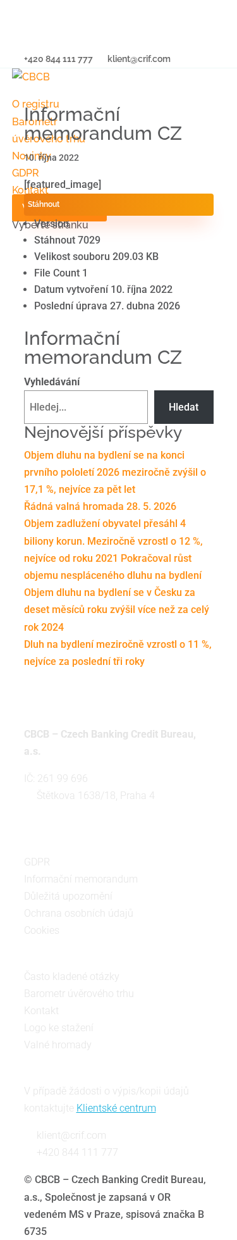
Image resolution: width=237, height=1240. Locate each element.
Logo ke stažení (59, 1028)
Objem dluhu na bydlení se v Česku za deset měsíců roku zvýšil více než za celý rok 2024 (116, 609)
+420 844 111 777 (77, 1152)
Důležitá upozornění (68, 896)
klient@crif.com (71, 1135)
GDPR (37, 862)
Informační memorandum (81, 879)
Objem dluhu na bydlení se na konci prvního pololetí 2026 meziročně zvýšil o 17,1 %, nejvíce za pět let (115, 472)
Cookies (41, 930)
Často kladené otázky (71, 976)
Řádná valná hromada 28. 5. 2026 (100, 506)
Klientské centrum (116, 1108)
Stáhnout (43, 204)
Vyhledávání (52, 382)
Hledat (183, 407)
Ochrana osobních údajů (78, 913)
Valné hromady (58, 1045)
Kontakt (41, 1011)
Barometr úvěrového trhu (79, 994)
